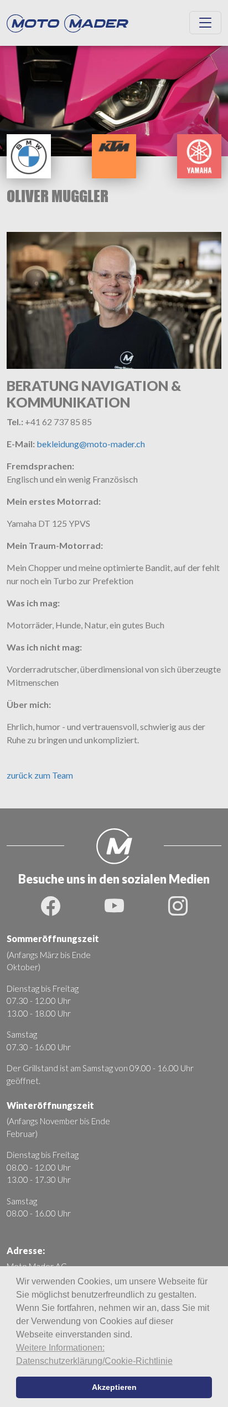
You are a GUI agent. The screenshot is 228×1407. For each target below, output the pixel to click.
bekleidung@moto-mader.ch (91, 443)
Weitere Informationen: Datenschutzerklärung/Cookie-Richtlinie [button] (94, 1354)
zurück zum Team (40, 775)
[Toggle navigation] (205, 22)
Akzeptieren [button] (114, 1387)
